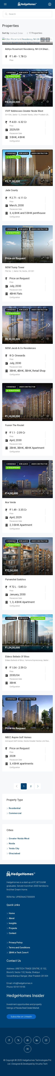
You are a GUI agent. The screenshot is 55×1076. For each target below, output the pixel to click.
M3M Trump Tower (14, 267)
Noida (12, 843)
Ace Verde (10, 502)
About (11, 918)
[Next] (38, 786)
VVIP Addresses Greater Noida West (24, 111)
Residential (15, 808)
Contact (12, 933)
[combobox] (19, 33)
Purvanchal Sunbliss (15, 579)
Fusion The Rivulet (14, 425)
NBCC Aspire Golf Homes (18, 737)
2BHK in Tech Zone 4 (18, 952)
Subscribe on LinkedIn (21, 1016)
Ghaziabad (14, 853)
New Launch (23, 72)
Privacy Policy (15, 942)
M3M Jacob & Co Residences (20, 348)
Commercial (15, 813)
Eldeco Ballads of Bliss (17, 656)
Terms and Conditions (19, 947)
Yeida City (14, 848)
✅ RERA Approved (13, 76)
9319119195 (19, 987)
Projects (13, 928)
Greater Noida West (19, 838)
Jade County (11, 190)
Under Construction (39, 72)
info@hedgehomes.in (22, 983)
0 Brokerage (11, 72)
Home (12, 913)
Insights (13, 923)
